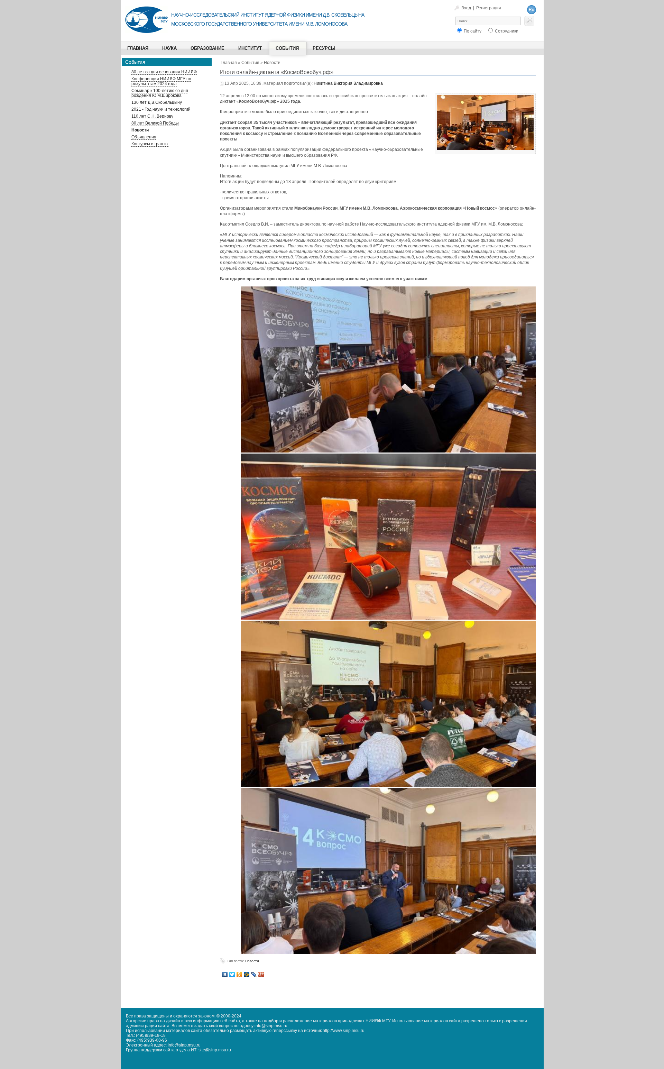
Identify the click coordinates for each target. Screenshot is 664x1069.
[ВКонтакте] (225, 974)
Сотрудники (506, 31)
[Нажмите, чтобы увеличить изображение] (485, 114)
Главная (229, 62)
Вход (466, 8)
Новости (272, 62)
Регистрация (488, 8)
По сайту (472, 31)
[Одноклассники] (239, 974)
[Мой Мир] (246, 974)
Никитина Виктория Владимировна (348, 83)
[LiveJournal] (254, 974)
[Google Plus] (261, 974)
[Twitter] (232, 974)
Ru (531, 9)
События (250, 62)
